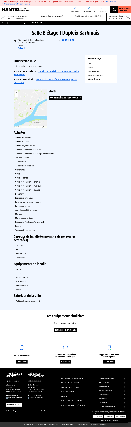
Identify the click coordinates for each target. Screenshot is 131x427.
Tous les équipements (65, 330)
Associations (103, 399)
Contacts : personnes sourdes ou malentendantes (25, 411)
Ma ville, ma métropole (70, 383)
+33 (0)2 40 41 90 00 (12, 381)
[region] (65, 17)
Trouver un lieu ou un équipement (19, 23)
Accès (89, 64)
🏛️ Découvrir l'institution (14, 398)
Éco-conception (28, 424)
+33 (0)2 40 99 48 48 (34, 381)
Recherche (102, 11)
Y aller (20, 48)
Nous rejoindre (104, 383)
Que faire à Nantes (68, 392)
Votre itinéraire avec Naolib (64, 98)
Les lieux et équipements (107, 407)
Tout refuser (109, 416)
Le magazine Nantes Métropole (73, 405)
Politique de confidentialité (99, 424)
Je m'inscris (65, 362)
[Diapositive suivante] (128, 17)
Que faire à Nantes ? (124, 9)
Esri (44, 127)
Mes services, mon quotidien (72, 378)
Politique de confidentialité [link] (109, 420)
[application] (30, 108)
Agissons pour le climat (70, 387)
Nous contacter (13, 405)
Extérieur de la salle (94, 79)
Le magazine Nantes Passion (71, 401)
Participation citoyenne (106, 379)
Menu (114, 11)
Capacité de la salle (93, 71)
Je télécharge (109, 362)
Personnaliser (120, 416)
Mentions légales (83, 424)
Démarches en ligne (89, 11)
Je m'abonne (21, 362)
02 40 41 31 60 (68, 40)
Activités (90, 67)
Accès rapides (75, 11)
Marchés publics (104, 387)
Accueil (4, 23)
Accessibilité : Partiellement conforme (47, 424)
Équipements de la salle (95, 75)
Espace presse (103, 403)
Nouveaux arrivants (105, 391)
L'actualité (65, 396)
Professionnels (104, 395)
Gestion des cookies (67, 424)
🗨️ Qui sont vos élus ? (13, 395)
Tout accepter (98, 416)
